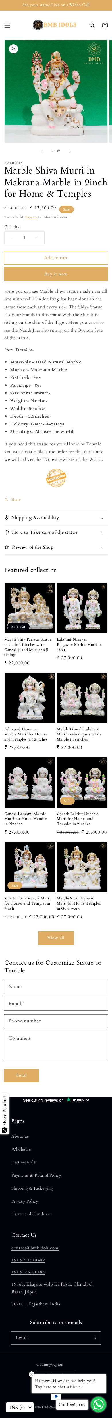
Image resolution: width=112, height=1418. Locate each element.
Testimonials (23, 1162)
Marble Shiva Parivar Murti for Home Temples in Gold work (79, 903)
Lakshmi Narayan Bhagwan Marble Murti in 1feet (79, 644)
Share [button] (16, 499)
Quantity (12, 226)
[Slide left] (42, 151)
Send (21, 1075)
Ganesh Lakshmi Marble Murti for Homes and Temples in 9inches (78, 819)
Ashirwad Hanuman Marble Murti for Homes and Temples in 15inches (25, 734)
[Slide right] (69, 151)
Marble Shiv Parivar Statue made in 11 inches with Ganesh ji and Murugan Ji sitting (27, 647)
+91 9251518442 (28, 1260)
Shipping (31, 217)
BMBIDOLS (49, 1407)
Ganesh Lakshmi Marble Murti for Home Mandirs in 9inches (26, 819)
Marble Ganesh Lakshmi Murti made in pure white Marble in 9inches (79, 734)
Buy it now (56, 274)
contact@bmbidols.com (35, 1248)
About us (20, 1136)
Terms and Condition (31, 1214)
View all (56, 938)
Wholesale (21, 1149)
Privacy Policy (24, 1201)
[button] (7, 25)
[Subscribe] (94, 1338)
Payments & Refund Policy (36, 1175)
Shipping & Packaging (32, 1188)
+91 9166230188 (28, 1272)
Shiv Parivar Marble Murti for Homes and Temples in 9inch (27, 903)
